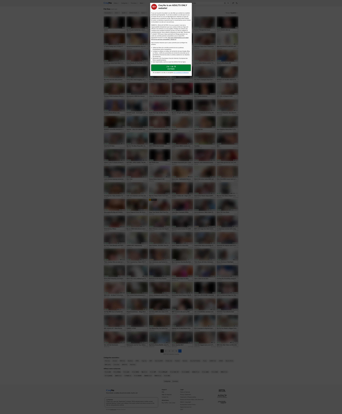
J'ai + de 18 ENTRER (171, 67)
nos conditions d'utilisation (181, 72)
